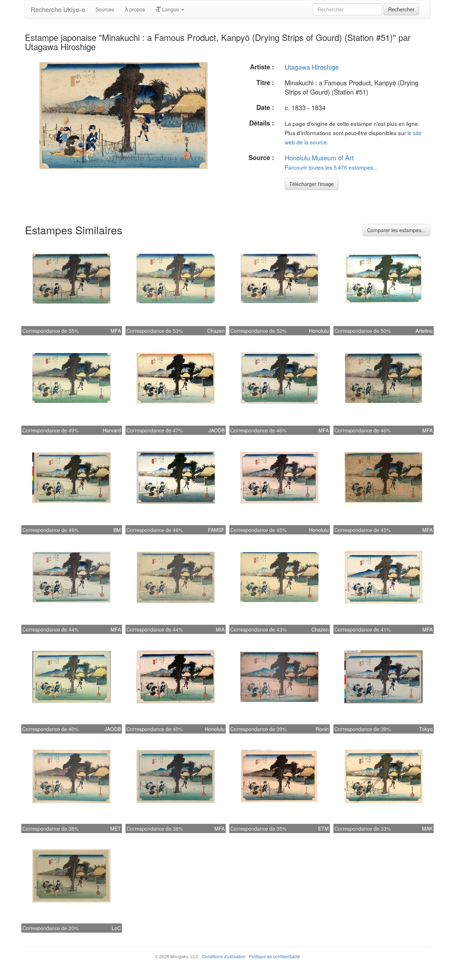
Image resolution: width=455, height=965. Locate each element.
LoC (116, 928)
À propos (135, 9)
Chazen (216, 330)
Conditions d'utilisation (224, 956)
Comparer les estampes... (396, 230)
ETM (323, 828)
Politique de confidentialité (274, 956)
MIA (220, 629)
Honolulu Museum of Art (319, 157)
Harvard (112, 430)
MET (115, 828)
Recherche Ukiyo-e (58, 9)
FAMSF (216, 529)
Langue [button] (170, 9)
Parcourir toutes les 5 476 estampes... (331, 167)
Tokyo (426, 728)
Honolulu (319, 330)
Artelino (424, 330)
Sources (105, 9)
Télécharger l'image (311, 183)
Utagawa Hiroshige (312, 66)
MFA (116, 330)
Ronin (322, 728)
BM (117, 529)
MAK (427, 828)
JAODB (216, 430)
